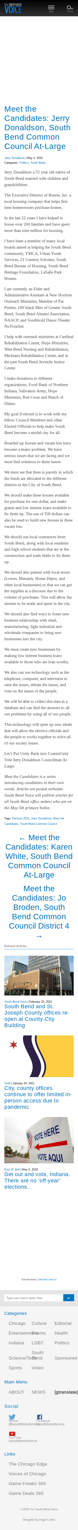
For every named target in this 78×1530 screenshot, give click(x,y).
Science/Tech (23, 1358)
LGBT (38, 1342)
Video (38, 1367)
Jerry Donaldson (14, 158)
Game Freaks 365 (27, 1483)
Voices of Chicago (27, 1473)
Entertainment (23, 1333)
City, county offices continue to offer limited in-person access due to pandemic (38, 1097)
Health (61, 1333)
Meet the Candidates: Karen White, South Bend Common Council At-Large (39, 856)
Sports (15, 1367)
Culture (39, 1323)
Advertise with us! (47, 1279)
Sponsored (66, 1358)
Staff (7, 1083)
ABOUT (16, 1392)
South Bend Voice (15, 1001)
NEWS (38, 1392)
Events (39, 1333)
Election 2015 (20, 818)
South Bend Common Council (38, 823)
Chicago (17, 1323)
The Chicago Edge (28, 1464)
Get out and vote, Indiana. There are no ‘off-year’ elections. (37, 1180)
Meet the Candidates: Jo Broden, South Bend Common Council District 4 (39, 912)
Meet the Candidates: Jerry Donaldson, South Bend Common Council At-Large (37, 127)
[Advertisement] (39, 61)
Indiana (16, 1342)
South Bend (38, 162)
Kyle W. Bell (12, 1169)
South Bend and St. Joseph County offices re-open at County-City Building (36, 1015)
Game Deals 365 (26, 1493)
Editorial (63, 1323)
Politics (24, 162)
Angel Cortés (47, 1519)
